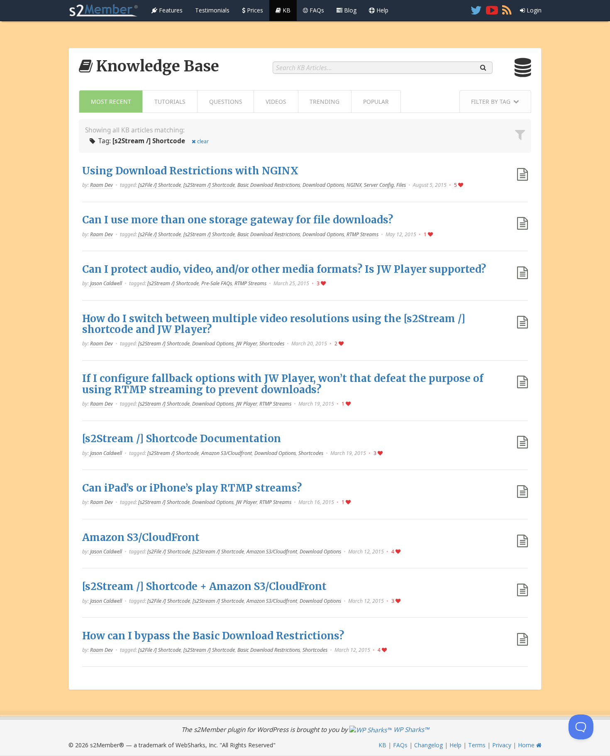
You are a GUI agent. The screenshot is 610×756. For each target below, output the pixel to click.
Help (381, 10)
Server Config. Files (385, 184)
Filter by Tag (490, 101)
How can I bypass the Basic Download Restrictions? (213, 635)
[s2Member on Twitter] (476, 10)
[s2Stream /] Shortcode (209, 184)
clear (203, 141)
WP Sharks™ (410, 729)
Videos (276, 101)
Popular (376, 101)
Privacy (501, 745)
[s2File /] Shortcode (159, 184)
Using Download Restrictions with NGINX (190, 170)
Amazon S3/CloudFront (141, 537)
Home (527, 745)
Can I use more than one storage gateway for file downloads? (237, 219)
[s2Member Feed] (507, 10)
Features (170, 10)
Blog (349, 10)
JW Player (246, 343)
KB (285, 10)
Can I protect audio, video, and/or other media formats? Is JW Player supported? (284, 269)
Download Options (323, 184)
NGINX (353, 184)
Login (533, 10)
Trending (324, 101)
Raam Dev (101, 184)
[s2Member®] (103, 10)
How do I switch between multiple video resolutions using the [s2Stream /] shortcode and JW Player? (273, 324)
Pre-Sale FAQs (216, 283)
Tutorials (169, 101)
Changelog (428, 745)
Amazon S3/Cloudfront (226, 453)
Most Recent (111, 101)
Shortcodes (271, 343)
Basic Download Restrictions (268, 184)
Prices (254, 10)
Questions (225, 101)
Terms (477, 745)
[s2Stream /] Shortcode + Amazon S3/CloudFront (204, 586)
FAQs (316, 10)
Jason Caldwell (106, 283)
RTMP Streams (362, 234)
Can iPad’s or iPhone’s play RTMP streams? (192, 488)
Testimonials (212, 10)
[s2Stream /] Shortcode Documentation (181, 438)
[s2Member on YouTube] (492, 10)
